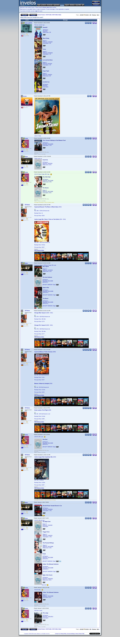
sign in (37, 11)
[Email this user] (88, 23)
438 (81, 14)
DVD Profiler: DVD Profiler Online (53, 14)
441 (86, 14)
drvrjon (25, 96)
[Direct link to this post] (93, 23)
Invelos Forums (41, 14)
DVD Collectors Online (39, 250)
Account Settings (71, 633)
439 (82, 14)
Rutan (26, 156)
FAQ (83, 633)
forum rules (46, 7)
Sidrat (26, 138)
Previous (94, 14)
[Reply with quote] (96, 23)
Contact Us (57, 633)
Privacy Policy (64, 633)
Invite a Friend (79, 633)
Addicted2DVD (28, 23)
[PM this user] (86, 23)
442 (88, 14)
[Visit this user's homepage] (88, 205)
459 (90, 14)
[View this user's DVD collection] (90, 23)
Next (98, 14)
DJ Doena (27, 204)
